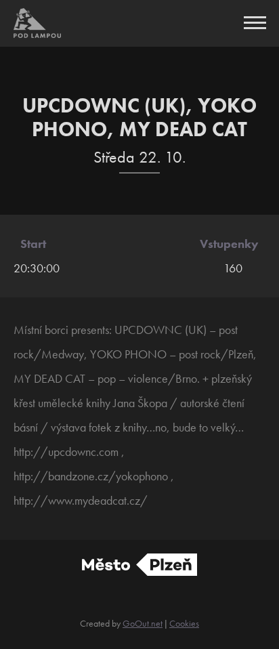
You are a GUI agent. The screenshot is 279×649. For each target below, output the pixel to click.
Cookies (184, 623)
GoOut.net (143, 623)
